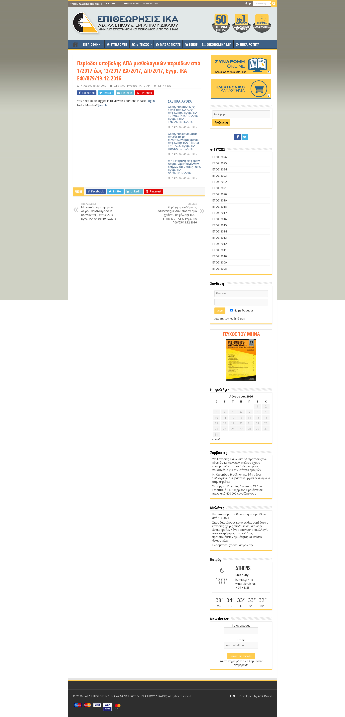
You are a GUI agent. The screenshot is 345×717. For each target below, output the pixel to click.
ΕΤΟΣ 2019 (219, 200)
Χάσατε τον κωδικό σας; (229, 318)
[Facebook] (246, 3)
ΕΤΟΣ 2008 (219, 268)
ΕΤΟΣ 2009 (219, 262)
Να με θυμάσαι (243, 310)
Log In (151, 101)
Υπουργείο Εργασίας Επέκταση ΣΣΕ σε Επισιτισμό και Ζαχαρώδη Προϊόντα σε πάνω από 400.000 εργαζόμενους (237, 489)
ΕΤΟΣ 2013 (219, 237)
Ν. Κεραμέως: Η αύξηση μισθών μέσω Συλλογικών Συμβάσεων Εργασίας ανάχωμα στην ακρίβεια (241, 478)
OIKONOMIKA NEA (219, 44)
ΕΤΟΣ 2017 (219, 213)
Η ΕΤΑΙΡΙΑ (111, 3)
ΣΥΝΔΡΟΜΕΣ (119, 44)
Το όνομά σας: (241, 625)
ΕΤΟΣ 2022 (219, 182)
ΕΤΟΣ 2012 (219, 244)
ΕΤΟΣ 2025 (219, 163)
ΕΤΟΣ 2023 (219, 175)
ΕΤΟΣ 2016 (219, 219)
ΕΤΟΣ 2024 (219, 169)
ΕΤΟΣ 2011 (219, 250)
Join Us (102, 105)
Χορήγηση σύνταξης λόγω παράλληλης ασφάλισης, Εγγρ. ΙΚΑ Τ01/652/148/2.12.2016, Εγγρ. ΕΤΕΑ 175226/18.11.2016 (183, 114)
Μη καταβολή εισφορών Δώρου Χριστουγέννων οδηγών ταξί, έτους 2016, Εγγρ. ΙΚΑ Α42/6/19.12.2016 (184, 166)
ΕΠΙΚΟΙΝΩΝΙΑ (151, 3)
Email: (241, 640)
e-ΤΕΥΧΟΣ (143, 44)
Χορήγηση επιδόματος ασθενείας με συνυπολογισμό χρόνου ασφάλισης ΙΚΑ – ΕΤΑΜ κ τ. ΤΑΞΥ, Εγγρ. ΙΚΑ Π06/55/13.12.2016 (183, 141)
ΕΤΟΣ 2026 (219, 157)
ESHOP (193, 44)
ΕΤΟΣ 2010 (219, 256)
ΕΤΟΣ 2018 (219, 206)
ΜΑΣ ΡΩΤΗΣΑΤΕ (170, 44)
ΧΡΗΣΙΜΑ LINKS (130, 3)
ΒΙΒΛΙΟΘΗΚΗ (91, 44)
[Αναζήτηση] (274, 4)
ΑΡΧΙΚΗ (75, 44)
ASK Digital (265, 696)
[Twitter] (250, 3)
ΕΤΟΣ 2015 (219, 225)
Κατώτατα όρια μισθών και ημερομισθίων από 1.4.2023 (239, 516)
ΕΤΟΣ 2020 (219, 194)
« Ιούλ (216, 439)
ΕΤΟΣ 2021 (219, 188)
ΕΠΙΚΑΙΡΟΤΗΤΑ (249, 44)
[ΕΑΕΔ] (125, 22)
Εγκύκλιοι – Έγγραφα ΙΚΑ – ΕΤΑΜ (132, 85)
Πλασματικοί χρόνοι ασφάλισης (232, 545)
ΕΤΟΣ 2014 (219, 231)
